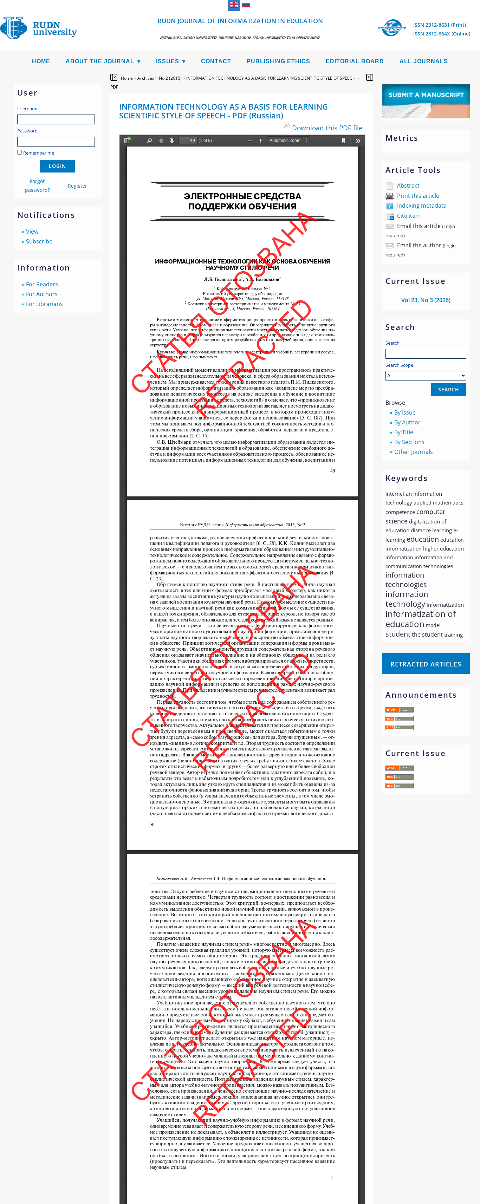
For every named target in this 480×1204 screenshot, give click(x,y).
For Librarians (44, 304)
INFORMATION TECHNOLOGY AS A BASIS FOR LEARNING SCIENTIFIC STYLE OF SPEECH (271, 78)
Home (41, 61)
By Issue (405, 412)
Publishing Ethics (278, 61)
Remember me (38, 153)
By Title (403, 432)
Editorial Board (355, 61)
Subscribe (39, 241)
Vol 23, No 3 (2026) (425, 300)
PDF (114, 87)
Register (77, 185)
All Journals (424, 61)
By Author (407, 422)
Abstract (408, 185)
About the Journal (100, 61)
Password (27, 131)
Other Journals (413, 452)
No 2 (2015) (170, 78)
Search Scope (399, 365)
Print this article (418, 196)
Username (28, 108)
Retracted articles (425, 664)
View (32, 231)
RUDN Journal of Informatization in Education (240, 28)
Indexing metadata (422, 205)
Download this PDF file (327, 127)
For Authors (42, 294)
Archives (145, 78)
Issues (167, 61)
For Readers (42, 284)
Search (392, 343)
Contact (216, 61)
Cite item (409, 216)
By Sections (409, 442)
